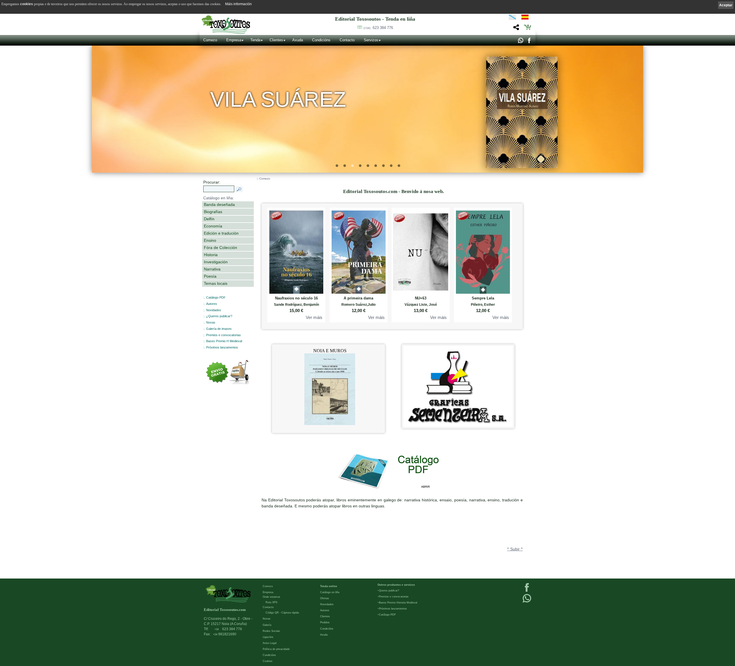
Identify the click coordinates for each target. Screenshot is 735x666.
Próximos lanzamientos (393, 608)
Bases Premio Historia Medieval (398, 602)
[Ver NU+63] (420, 251)
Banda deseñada (219, 204)
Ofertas (324, 598)
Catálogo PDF (216, 297)
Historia (211, 254)
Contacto (347, 40)
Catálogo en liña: (218, 198)
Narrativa (212, 269)
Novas (210, 322)
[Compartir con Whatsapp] (520, 42)
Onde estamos (271, 596)
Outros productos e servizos (396, 584)
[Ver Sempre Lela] (483, 251)
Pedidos (325, 622)
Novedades (327, 604)
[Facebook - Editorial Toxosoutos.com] (529, 42)
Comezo (210, 40)
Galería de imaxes (219, 328)
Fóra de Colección (220, 247)
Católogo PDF (387, 614)
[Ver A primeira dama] (359, 251)
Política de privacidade (276, 649)
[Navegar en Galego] (512, 18)
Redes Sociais (271, 631)
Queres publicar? (389, 590)
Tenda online (328, 586)
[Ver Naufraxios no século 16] (296, 251)
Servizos (371, 40)
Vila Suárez (278, 99)
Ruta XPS (271, 602)
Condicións (321, 40)
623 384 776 (378, 28)
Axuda (297, 40)
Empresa (233, 40)
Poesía (210, 276)
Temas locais (215, 283)
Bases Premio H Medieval (224, 341)
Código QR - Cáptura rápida (282, 612)
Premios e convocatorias (223, 335)
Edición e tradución (221, 233)
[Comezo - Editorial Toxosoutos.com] (226, 24)
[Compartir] (515, 29)
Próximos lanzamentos (222, 347)
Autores (211, 303)
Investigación (216, 262)
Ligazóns (268, 637)
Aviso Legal (269, 643)
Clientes (276, 40)
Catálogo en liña (329, 592)
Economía (213, 226)
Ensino (210, 240)
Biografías (213, 211)
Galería (267, 625)
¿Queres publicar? (219, 316)
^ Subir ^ (515, 549)
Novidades (213, 310)
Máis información (238, 4)
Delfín (209, 219)
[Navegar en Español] (526, 18)
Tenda (255, 40)
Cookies (267, 661)
